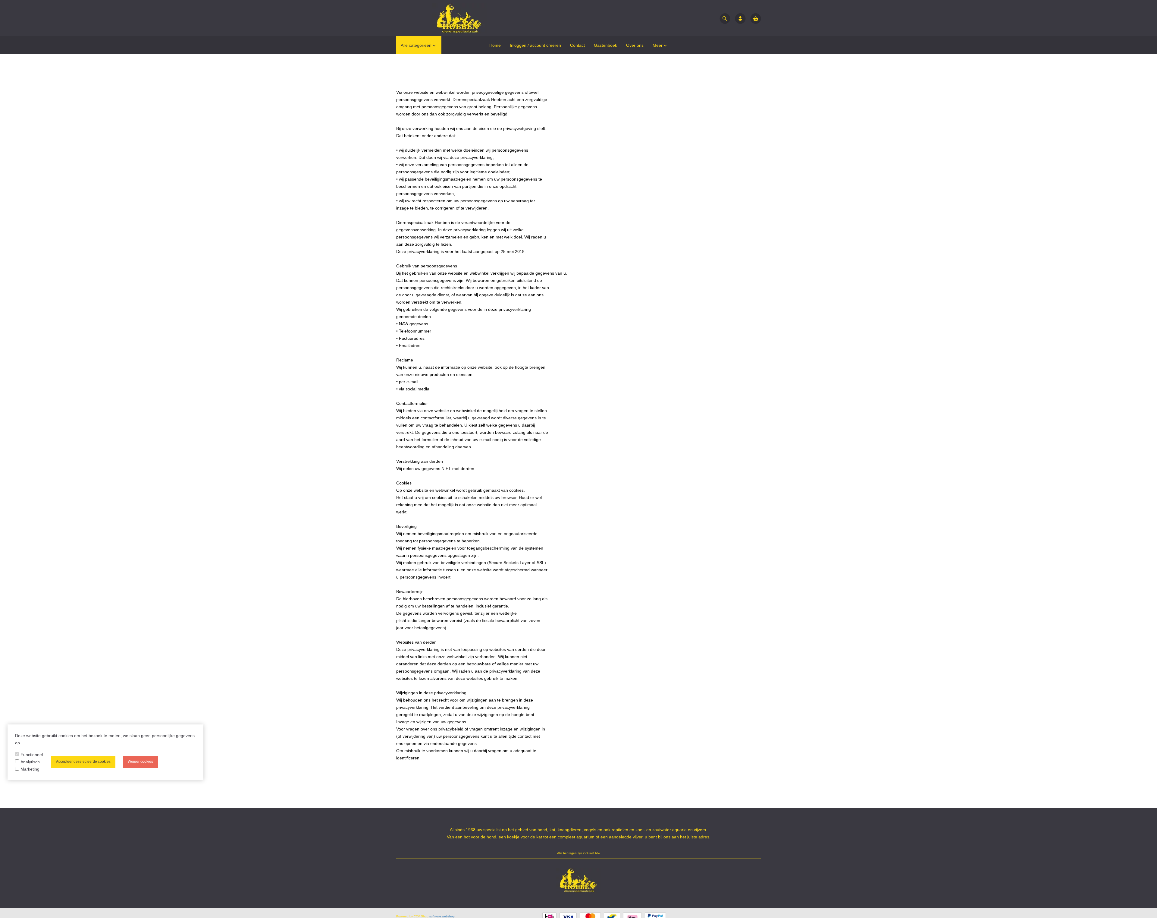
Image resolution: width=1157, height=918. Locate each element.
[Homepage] (441, 18)
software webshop (442, 916)
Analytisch (30, 761)
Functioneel (31, 754)
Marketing (29, 769)
